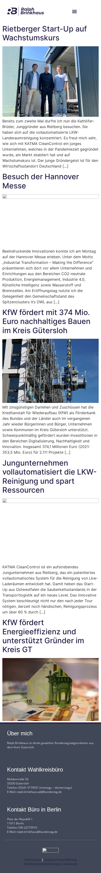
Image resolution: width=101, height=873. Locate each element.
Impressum (32, 859)
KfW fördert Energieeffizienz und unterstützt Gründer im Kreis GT (43, 636)
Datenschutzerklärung (60, 859)
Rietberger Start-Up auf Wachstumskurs (44, 33)
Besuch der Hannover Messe (40, 181)
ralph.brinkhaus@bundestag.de (37, 832)
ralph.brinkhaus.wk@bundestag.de (39, 792)
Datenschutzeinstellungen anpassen (51, 864)
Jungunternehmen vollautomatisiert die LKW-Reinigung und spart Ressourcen (49, 476)
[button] (74, 11)
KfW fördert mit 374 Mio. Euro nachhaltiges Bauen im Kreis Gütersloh (46, 321)
